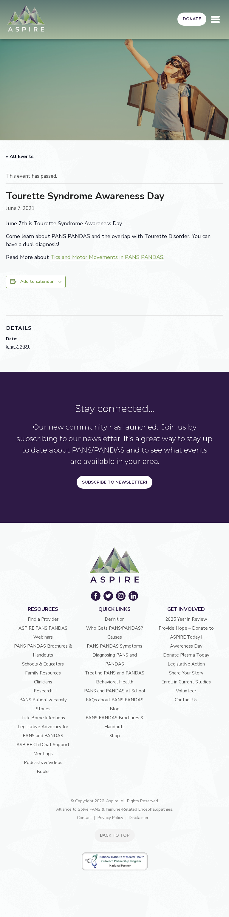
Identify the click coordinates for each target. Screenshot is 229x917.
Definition (115, 619)
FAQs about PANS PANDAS (114, 700)
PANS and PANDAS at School (114, 691)
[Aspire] (26, 18)
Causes (114, 637)
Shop (114, 736)
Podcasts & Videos (43, 763)
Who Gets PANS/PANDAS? (114, 628)
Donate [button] (192, 19)
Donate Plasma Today (186, 655)
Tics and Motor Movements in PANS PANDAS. (107, 257)
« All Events (20, 156)
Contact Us (186, 700)
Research (43, 691)
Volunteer (186, 691)
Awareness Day (186, 646)
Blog (115, 709)
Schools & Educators (43, 664)
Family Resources (43, 673)
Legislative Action (186, 664)
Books (43, 772)
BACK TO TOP (114, 835)
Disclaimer (138, 818)
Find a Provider (43, 619)
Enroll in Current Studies (186, 682)
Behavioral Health (114, 682)
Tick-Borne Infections (43, 718)
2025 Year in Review (186, 619)
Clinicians (43, 682)
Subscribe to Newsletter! (114, 482)
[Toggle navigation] (215, 19)
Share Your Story (186, 673)
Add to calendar (37, 281)
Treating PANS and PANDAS (114, 673)
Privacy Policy (110, 818)
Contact (84, 818)
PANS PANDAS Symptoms (114, 646)
